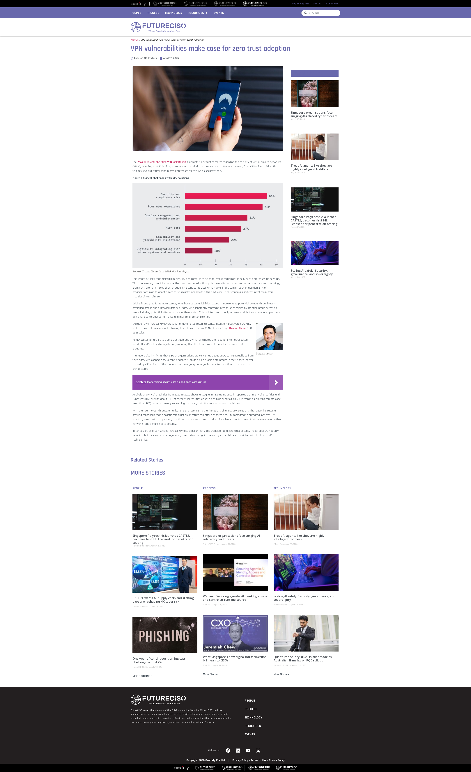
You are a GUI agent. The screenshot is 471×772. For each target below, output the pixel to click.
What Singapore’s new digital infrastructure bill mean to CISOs (234, 658)
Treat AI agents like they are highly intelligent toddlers (311, 167)
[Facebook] (228, 750)
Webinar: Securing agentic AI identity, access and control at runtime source (235, 598)
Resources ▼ (198, 13)
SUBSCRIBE (332, 3)
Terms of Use (258, 760)
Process (153, 13)
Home (134, 40)
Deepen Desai (237, 328)
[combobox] (320, 13)
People (136, 13)
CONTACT (318, 3)
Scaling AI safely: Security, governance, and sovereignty (312, 272)
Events (219, 13)
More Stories (142, 676)
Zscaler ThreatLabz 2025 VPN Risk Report (161, 162)
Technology (173, 13)
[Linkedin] (238, 750)
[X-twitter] (258, 750)
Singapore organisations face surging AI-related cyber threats (314, 114)
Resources (253, 726)
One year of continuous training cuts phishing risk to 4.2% (159, 660)
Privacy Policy (240, 760)
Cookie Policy (277, 760)
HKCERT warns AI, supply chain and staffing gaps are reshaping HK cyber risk (163, 600)
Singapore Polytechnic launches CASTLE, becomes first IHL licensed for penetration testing (314, 220)
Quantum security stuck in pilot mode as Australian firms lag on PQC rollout (303, 658)
